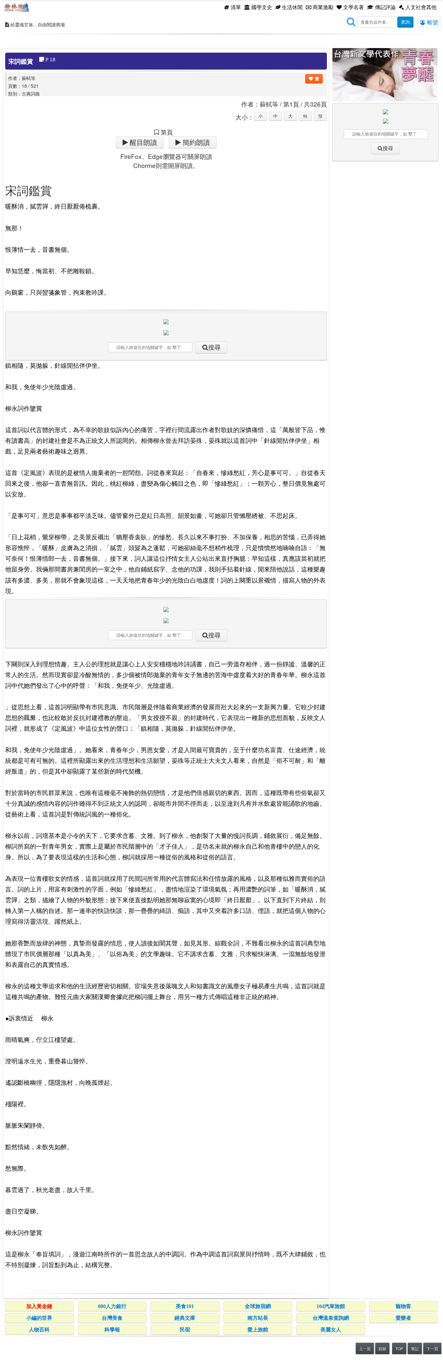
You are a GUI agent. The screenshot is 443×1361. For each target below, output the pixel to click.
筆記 (415, 1348)
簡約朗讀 (195, 142)
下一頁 (432, 1348)
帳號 (431, 22)
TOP (399, 1348)
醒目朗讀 (142, 142)
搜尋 (214, 347)
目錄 (382, 1348)
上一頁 (365, 1348)
